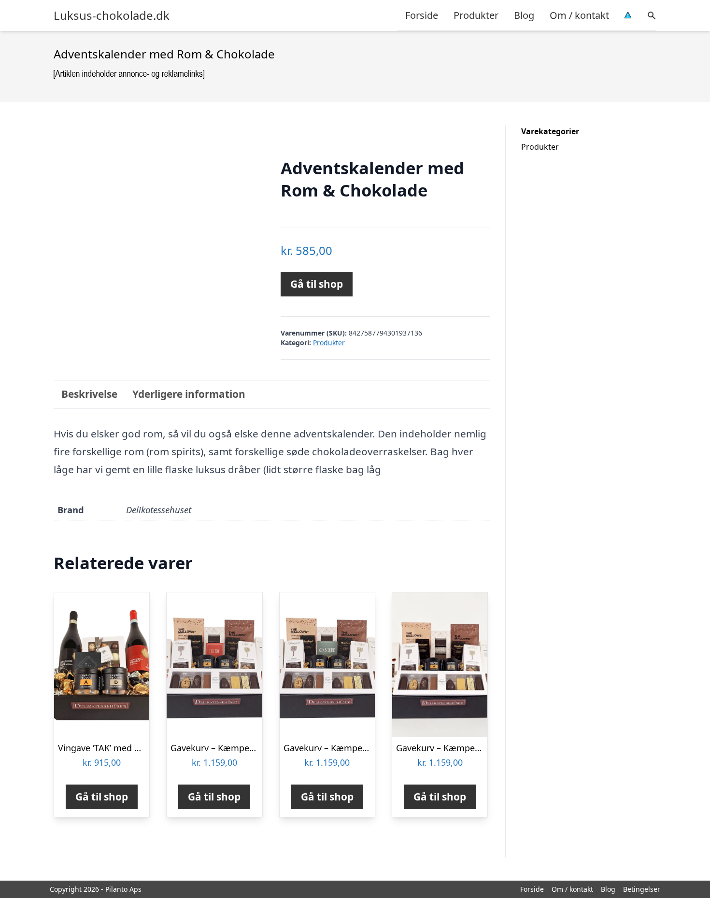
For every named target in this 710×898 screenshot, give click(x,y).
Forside (421, 15)
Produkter (476, 15)
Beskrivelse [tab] (89, 394)
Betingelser (641, 889)
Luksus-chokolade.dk (112, 15)
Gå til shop (316, 284)
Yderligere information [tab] (188, 394)
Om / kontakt (579, 15)
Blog (524, 15)
